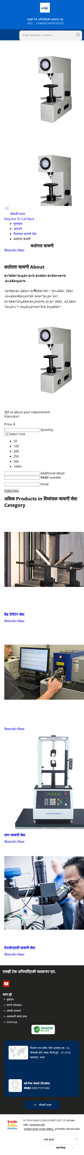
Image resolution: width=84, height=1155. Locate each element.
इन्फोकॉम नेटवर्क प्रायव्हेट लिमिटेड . (39, 1129)
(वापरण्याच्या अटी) (37, 1124)
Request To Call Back (19, 219)
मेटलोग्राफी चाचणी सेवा (19, 947)
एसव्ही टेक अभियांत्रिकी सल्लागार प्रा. (45, 21)
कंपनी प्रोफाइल (14, 1005)
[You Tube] (6, 986)
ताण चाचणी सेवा (14, 834)
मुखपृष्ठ (10, 999)
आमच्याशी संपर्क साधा (17, 1016)
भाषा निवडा (60, 1147)
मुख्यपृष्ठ (18, 223)
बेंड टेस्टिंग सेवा (14, 614)
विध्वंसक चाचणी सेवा (25, 234)
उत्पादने (17, 228)
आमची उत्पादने (14, 1010)
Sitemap (12, 1022)
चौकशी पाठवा (17, 214)
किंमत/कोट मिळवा (14, 250)
